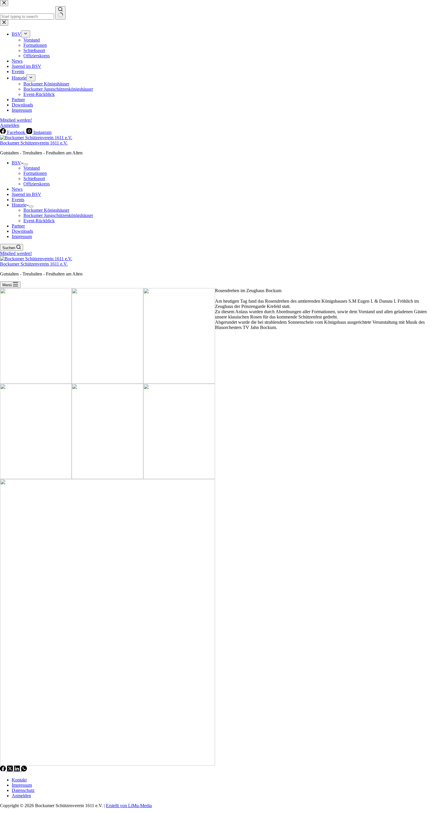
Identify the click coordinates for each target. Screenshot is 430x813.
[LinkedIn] (17, 769)
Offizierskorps (36, 183)
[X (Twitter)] (10, 769)
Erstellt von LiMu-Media (129, 805)
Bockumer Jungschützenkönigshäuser (58, 215)
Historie (19, 204)
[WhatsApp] (24, 769)
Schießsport (34, 178)
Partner (18, 225)
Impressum (22, 236)
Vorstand (31, 168)
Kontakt (19, 779)
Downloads (22, 231)
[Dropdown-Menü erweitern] (25, 164)
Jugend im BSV (26, 194)
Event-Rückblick (39, 220)
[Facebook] (3, 769)
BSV (16, 162)
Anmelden (21, 795)
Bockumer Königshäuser (46, 210)
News (17, 189)
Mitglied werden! (16, 253)
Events (18, 199)
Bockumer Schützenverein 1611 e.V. (34, 142)
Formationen (35, 173)
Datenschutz (23, 790)
